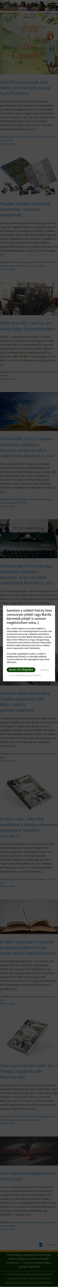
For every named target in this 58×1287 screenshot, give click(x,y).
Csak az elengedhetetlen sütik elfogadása (25, 675)
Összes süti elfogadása (21, 670)
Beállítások (45, 669)
